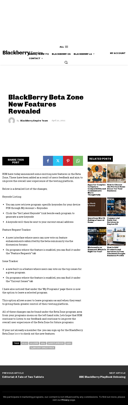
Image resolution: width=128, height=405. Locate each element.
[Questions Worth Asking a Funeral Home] (97, 207)
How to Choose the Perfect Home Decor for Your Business (116, 188)
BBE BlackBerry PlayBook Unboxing (102, 376)
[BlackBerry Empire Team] (12, 120)
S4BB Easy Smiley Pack (42, 348)
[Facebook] (48, 161)
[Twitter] (58, 161)
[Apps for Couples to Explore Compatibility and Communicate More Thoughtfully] (97, 173)
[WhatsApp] (78, 161)
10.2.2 (24, 343)
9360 (68, 343)
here (17, 333)
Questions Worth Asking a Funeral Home (96, 220)
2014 (43, 343)
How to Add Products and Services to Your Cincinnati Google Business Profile (116, 251)
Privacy (65, 400)
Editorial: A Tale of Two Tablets (23, 376)
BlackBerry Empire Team (34, 121)
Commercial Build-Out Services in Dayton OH (113, 221)
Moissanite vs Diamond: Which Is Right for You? (97, 249)
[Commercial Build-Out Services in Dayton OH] (116, 207)
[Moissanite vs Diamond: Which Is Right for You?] (97, 236)
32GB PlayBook (56, 343)
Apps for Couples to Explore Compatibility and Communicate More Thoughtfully (97, 190)
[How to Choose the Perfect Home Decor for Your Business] (116, 173)
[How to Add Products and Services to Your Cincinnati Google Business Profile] (116, 236)
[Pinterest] (68, 161)
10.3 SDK (34, 343)
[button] (66, 62)
